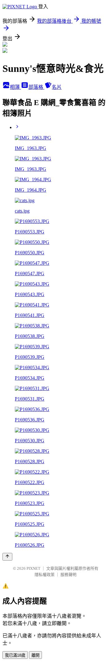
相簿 (15, 87)
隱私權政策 (45, 574)
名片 (57, 87)
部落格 (36, 87)
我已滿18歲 (15, 655)
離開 (35, 655)
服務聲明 (68, 574)
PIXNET (33, 568)
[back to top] (7, 557)
